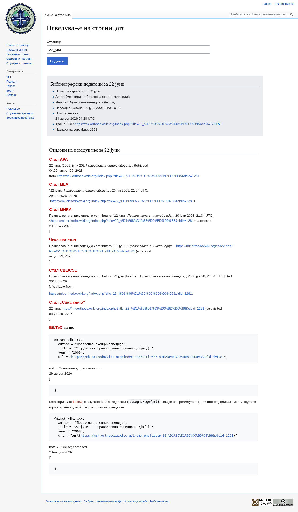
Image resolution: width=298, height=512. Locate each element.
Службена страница (57, 15)
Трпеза (11, 86)
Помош (11, 95)
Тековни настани (17, 54)
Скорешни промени (19, 58)
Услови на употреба (135, 501)
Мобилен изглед (159, 501)
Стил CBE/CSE (63, 270)
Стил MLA (58, 184)
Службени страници (19, 113)
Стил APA (58, 159)
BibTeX (55, 327)
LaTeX (77, 402)
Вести (10, 90)
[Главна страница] (20, 18)
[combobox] (128, 49)
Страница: (55, 42)
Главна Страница (18, 45)
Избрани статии (17, 49)
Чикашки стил (62, 240)
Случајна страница (19, 63)
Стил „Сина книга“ (67, 302)
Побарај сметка (284, 4)
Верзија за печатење (20, 117)
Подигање (13, 108)
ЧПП (9, 77)
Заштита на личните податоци (63, 501)
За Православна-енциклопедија (102, 501)
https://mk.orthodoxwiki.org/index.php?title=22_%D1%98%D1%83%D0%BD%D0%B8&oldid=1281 (146, 124)
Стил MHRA (60, 209)
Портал (11, 81)
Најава (266, 4)
